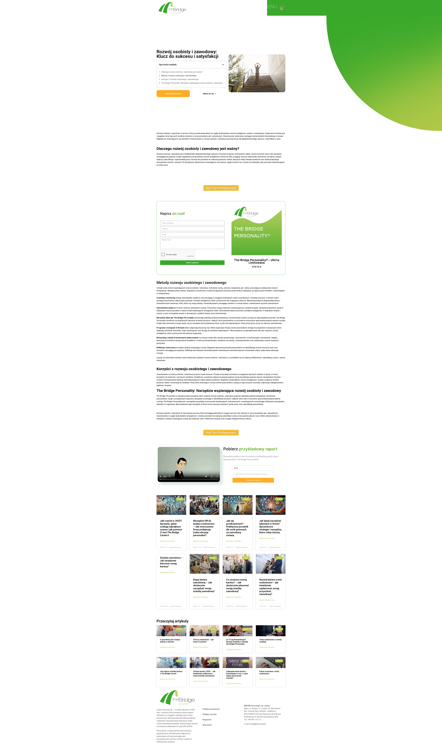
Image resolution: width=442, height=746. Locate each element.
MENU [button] (270, 6)
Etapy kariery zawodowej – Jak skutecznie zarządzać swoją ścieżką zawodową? (204, 585)
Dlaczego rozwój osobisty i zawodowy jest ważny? (181, 72)
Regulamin (207, 720)
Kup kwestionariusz (173, 94)
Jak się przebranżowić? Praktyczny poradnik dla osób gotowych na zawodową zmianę (237, 528)
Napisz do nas (208, 94)
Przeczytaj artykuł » (168, 647)
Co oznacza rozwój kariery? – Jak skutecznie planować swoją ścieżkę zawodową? (237, 585)
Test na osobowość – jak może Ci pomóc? (203, 641)
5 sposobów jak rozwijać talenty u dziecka (170, 641)
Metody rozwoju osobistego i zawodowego (178, 76)
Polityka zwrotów (210, 714)
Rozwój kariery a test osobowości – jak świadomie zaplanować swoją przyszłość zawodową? (270, 587)
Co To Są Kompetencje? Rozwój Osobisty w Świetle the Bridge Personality (237, 642)
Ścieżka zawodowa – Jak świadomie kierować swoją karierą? (171, 562)
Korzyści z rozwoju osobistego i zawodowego (180, 79)
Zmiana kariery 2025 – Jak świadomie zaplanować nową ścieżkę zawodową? (204, 673)
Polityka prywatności (211, 709)
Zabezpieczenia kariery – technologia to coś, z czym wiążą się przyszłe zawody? (237, 674)
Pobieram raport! (253, 480)
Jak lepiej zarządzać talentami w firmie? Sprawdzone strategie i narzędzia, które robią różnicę (270, 526)
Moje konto (207, 725)
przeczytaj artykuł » (168, 541)
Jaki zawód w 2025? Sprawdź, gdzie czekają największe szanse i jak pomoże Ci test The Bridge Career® (171, 528)
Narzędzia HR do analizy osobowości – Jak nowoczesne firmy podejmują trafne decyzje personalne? (203, 528)
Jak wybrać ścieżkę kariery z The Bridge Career (171, 672)
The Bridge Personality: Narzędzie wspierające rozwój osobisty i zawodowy (192, 83)
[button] (223, 65)
